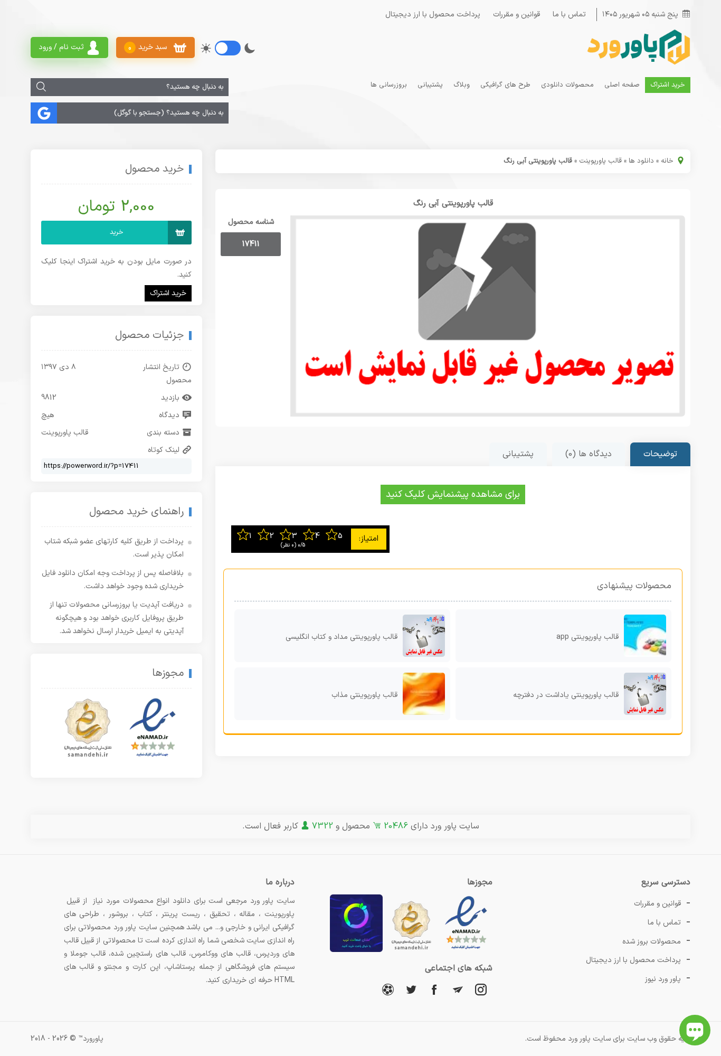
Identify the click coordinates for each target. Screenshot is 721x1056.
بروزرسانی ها (389, 85)
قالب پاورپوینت (600, 161)
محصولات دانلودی (567, 85)
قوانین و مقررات (516, 14)
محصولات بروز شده (651, 941)
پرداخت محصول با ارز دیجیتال (432, 14)
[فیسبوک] (434, 989)
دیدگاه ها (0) (588, 454)
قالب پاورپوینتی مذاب (364, 695)
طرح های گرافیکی (505, 85)
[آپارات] (388, 989)
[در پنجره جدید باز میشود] (466, 950)
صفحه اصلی (622, 85)
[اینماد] (153, 728)
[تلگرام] (458, 989)
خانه (667, 161)
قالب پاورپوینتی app (587, 637)
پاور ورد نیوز (663, 979)
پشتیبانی (430, 85)
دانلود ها (641, 161)
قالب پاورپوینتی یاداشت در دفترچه (566, 695)
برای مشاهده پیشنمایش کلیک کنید (453, 494)
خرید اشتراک (667, 85)
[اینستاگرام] (481, 989)
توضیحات (660, 454)
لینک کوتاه (163, 450)
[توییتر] (411, 989)
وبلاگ (461, 85)
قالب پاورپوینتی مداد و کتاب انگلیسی (341, 637)
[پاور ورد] (637, 63)
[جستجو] (41, 87)
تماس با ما (569, 14)
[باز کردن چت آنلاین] (694, 1030)
